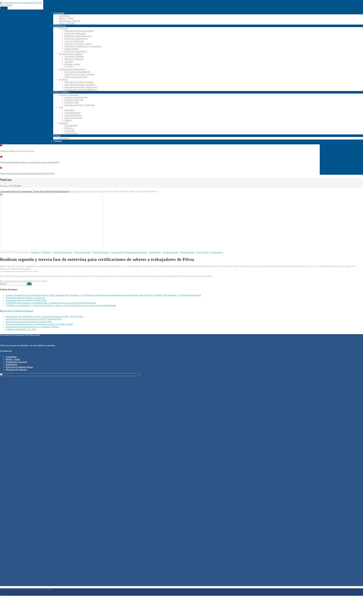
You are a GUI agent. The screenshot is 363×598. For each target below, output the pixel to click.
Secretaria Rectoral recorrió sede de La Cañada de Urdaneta (32, 326)
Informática (70, 110)
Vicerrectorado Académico (71, 54)
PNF (61, 107)
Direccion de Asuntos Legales (78, 43)
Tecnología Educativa (74, 56)
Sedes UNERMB (67, 23)
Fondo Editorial (72, 49)
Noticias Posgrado (82, 252)
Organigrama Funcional (16, 362)
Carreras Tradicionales (69, 95)
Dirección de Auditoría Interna (19, 367)
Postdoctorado (71, 133)
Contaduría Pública (73, 115)
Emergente (46, 252)
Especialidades (71, 125)
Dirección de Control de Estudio (79, 82)
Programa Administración (76, 97)
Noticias (57, 135)
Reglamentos (11, 364)
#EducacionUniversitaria (136, 252)
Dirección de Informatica (76, 51)
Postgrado (63, 123)
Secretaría (63, 79)
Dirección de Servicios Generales (79, 74)
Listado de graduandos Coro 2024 (21, 329)
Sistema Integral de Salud (76, 77)
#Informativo (155, 252)
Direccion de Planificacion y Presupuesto (83, 46)
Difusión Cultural (72, 64)
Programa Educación (74, 100)
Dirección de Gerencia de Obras (79, 31)
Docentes (35, 252)
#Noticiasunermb (170, 252)
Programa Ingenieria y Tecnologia (80, 105)
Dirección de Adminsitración (77, 72)
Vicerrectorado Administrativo (72, 69)
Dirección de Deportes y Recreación (81, 87)
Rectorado (63, 28)
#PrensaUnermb (187, 252)
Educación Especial (73, 118)
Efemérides (64, 138)
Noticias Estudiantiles (62, 252)
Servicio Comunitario (74, 59)
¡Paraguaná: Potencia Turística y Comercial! (25, 298)
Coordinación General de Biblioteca (81, 89)
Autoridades (64, 15)
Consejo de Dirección (74, 41)
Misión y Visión (66, 18)
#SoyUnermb (203, 252)
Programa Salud (72, 102)
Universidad (58, 13)
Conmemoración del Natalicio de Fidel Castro (26, 300)
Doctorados (70, 130)
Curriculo (69, 61)
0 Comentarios (216, 252)
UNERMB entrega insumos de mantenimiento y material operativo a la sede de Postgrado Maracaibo (51, 303)
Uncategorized (117, 252)
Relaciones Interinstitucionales (78, 36)
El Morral (28, 311)
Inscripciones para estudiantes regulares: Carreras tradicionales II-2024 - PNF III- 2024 (44, 316)
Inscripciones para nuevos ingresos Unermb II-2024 (29, 321)
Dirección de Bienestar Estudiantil (80, 84)
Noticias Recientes (100, 252)
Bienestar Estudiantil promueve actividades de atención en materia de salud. (39, 324)
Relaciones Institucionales (76, 38)
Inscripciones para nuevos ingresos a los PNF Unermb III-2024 (34, 319)
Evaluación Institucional (75, 33)
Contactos (57, 141)
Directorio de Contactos (69, 20)
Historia (68, 120)
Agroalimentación (73, 112)
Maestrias (69, 128)
